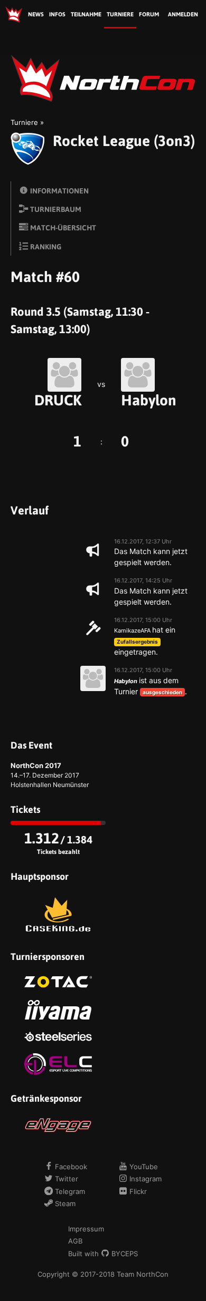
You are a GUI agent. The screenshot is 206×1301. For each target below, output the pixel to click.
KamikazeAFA (132, 630)
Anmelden (183, 14)
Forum (149, 14)
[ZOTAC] (58, 982)
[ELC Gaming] (58, 1064)
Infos (57, 14)
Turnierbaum (55, 209)
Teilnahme (86, 14)
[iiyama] (58, 1010)
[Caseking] (58, 914)
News (36, 14)
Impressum (86, 1229)
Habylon (148, 400)
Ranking (45, 246)
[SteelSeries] (58, 1036)
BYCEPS (123, 1253)
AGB (75, 1241)
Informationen (59, 191)
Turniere (120, 14)
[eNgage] (58, 1125)
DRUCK (57, 400)
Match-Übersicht (62, 228)
